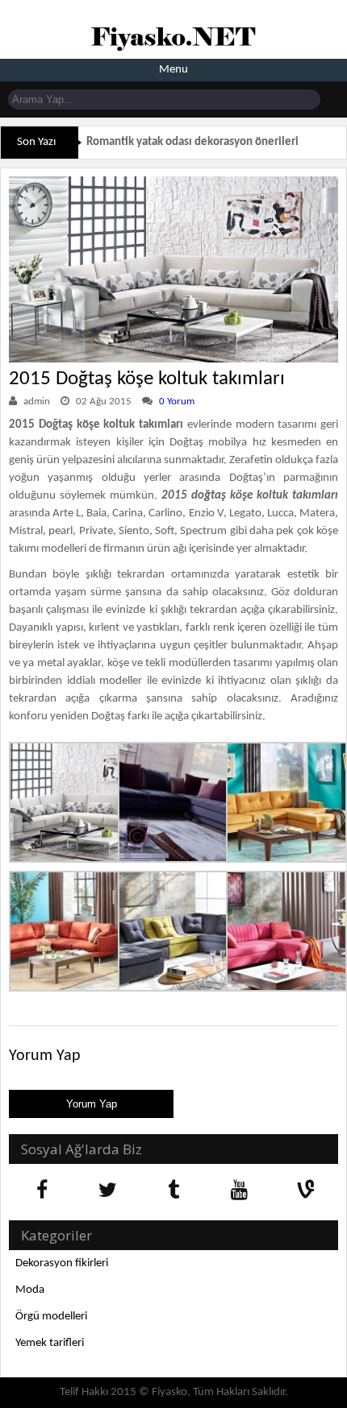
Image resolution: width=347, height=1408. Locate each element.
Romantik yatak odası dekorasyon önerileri (192, 142)
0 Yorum (176, 401)
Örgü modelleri (51, 1317)
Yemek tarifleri (49, 1343)
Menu (173, 70)
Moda (29, 1290)
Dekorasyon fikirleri (61, 1263)
